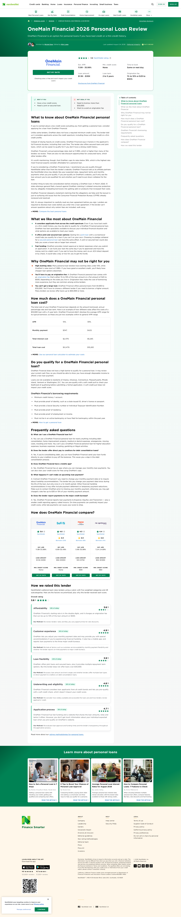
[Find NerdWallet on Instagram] (143, 865)
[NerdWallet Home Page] (11, 4)
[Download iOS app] (28, 867)
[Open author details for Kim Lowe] (33, 44)
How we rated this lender (131, 145)
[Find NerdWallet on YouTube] (139, 865)
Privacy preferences (141, 833)
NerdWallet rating (101, 58)
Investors (81, 851)
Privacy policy (139, 827)
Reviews (51, 21)
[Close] (48, 899)
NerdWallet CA (104, 907)
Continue (41, 909)
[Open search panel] (152, 4)
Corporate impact (84, 830)
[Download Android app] (43, 867)
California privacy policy (143, 830)
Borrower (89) (81, 540)
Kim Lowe (64, 44)
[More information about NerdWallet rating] (110, 58)
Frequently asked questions (132, 136)
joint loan (85, 235)
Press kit (81, 848)
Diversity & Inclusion (85, 833)
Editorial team (83, 842)
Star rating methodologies (88, 839)
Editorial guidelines (85, 836)
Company (81, 821)
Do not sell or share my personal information (146, 837)
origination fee (44, 277)
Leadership (82, 824)
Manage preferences (24, 909)
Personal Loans (39, 21)
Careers (81, 827)
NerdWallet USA (87, 907)
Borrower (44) (101, 540)
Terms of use (138, 821)
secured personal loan (48, 240)
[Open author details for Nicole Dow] (30, 44)
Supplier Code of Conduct (143, 824)
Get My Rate (53, 72)
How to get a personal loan (50, 422)
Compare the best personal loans (52, 211)
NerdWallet (41, 534)
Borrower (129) (61, 540)
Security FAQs (111, 824)
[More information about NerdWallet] (44, 531)
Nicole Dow (49, 44)
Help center (110, 821)
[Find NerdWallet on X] (135, 865)
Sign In (161, 4)
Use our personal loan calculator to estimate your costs (61, 355)
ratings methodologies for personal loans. (66, 734)
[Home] (29, 21)
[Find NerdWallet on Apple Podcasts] (147, 865)
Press (80, 845)
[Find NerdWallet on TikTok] (151, 865)
